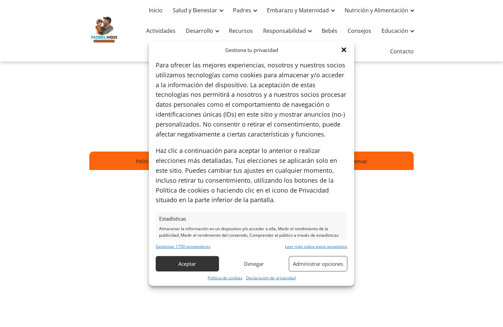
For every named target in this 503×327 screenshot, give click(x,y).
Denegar (254, 263)
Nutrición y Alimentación (376, 10)
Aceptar (187, 263)
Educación (395, 31)
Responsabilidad (284, 31)
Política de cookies (225, 277)
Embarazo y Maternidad (298, 10)
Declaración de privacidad (271, 277)
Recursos (241, 31)
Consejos (359, 31)
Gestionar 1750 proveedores (183, 246)
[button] (343, 50)
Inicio (156, 10)
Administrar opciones (318, 263)
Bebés (329, 31)
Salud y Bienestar (195, 10)
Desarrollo (199, 31)
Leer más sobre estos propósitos (316, 246)
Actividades (161, 31)
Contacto (402, 51)
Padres (242, 10)
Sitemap (357, 161)
